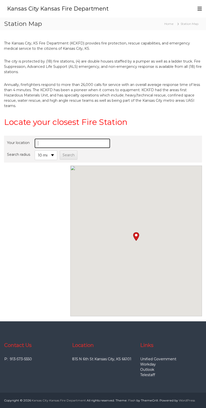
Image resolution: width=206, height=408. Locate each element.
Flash (132, 400)
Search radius (18, 154)
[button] (136, 236)
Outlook (147, 369)
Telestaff (147, 375)
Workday (148, 364)
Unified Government (158, 359)
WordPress (187, 400)
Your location (18, 142)
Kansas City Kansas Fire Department (58, 8)
